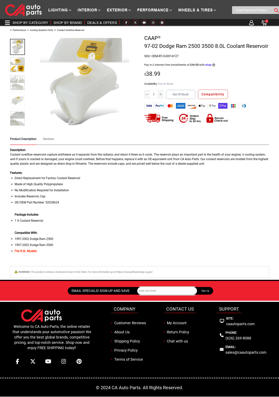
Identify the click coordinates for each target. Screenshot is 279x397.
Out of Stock (181, 94)
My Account (177, 323)
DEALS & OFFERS (102, 23)
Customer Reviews (130, 323)
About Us (122, 332)
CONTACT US (180, 309)
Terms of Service (128, 359)
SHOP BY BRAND (68, 23)
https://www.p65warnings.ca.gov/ (135, 271)
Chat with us (177, 341)
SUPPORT (229, 309)
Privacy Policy (126, 350)
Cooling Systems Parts (41, 30)
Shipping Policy (127, 341)
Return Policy (178, 332)
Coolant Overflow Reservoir (70, 30)
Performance (19, 30)
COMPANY (124, 309)
